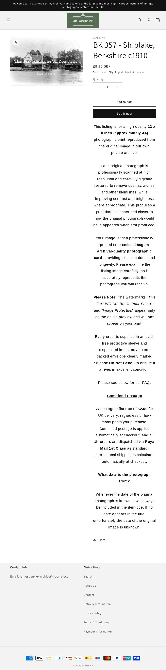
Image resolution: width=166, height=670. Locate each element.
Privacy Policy (92, 613)
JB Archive (87, 665)
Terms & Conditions (96, 622)
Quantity (98, 79)
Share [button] (101, 540)
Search (88, 576)
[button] (8, 20)
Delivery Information (97, 604)
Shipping (114, 72)
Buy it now (124, 113)
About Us (90, 585)
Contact (89, 595)
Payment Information (98, 631)
